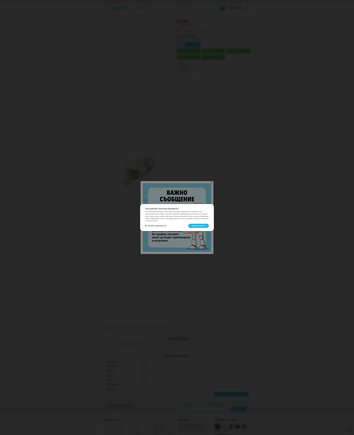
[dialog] (177, 217)
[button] (155, 226)
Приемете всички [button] (198, 225)
